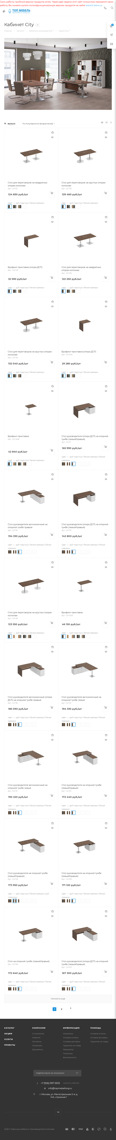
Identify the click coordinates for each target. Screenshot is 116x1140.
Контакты (36, 1041)
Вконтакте (58, 1112)
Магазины (68, 1033)
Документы (37, 1049)
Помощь (95, 1028)
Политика (68, 1053)
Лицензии (37, 1045)
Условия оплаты (70, 1037)
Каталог (9, 1028)
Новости (36, 1037)
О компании (38, 1033)
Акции (8, 1033)
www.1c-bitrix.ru (94, 5)
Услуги (8, 1039)
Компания (38, 1028)
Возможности (69, 1057)
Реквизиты (68, 1049)
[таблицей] (111, 122)
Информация (71, 1028)
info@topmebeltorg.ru (60, 1088)
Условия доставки (71, 1041)
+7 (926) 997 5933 (50, 1083)
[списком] (106, 122)
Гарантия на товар (72, 1045)
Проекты (9, 1045)
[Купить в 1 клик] (52, 133)
